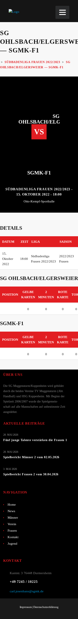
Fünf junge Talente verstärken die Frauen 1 (35, 440)
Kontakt (13, 537)
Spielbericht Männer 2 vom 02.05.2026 (31, 457)
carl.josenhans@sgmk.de (27, 591)
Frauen (12, 530)
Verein (12, 524)
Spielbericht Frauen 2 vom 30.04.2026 (30, 474)
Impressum (26, 607)
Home (12, 504)
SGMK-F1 (39, 173)
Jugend (12, 543)
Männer (13, 517)
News (11, 511)
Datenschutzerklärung (45, 607)
